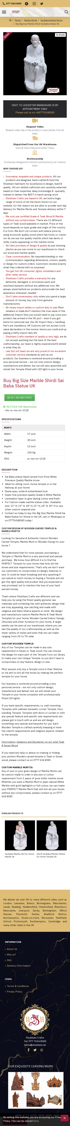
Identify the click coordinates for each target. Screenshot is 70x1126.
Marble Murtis (30, 20)
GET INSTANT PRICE (21, 397)
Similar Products (12, 813)
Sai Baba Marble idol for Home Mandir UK (19, 855)
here (36, 1120)
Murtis (18, 20)
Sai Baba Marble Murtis (52, 20)
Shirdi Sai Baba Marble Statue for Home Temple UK (51, 855)
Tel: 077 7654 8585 (35, 1041)
